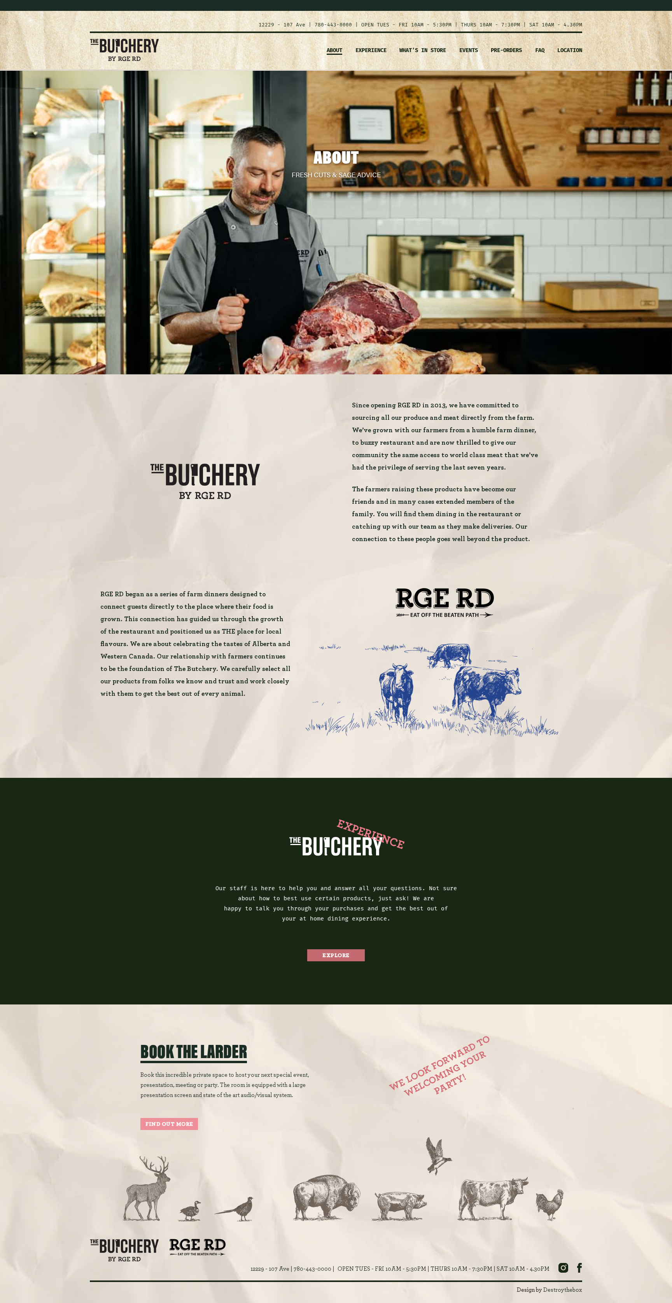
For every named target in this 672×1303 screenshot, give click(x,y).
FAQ (539, 50)
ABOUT (334, 50)
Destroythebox (562, 1290)
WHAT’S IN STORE (422, 50)
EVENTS (468, 50)
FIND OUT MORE (169, 1124)
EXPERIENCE (371, 50)
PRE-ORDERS (506, 50)
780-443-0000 (333, 25)
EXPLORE (336, 955)
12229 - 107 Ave (282, 25)
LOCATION (569, 50)
